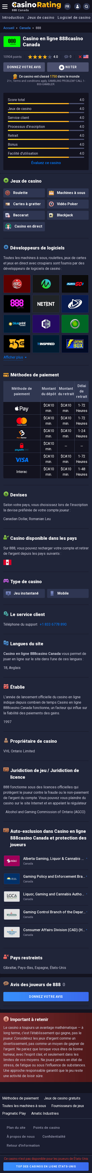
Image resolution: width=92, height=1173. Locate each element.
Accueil (8, 28)
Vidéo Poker (67, 204)
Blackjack (64, 215)
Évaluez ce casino (46, 163)
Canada (25, 28)
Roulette (20, 193)
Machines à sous (70, 193)
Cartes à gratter (26, 204)
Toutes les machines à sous (24, 1106)
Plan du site (16, 1128)
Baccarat (20, 215)
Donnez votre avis (24, 67)
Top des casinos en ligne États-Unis (46, 1166)
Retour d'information (23, 1145)
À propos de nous (21, 1137)
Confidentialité (53, 1137)
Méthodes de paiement (20, 1098)
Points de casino (46, 1128)
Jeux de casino (40, 17)
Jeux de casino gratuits (62, 1098)
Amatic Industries (45, 1113)
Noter (71, 67)
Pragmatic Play (14, 1113)
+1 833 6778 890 (53, 624)
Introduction (13, 17)
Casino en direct (28, 226)
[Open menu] (5, 6)
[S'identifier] (77, 6)
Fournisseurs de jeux (67, 1106)
